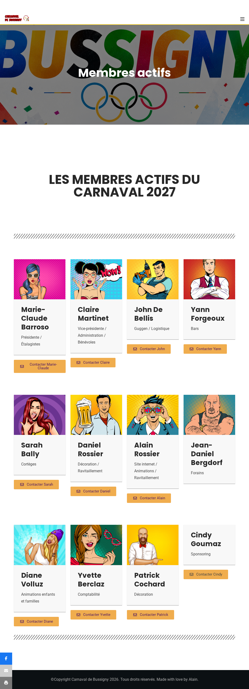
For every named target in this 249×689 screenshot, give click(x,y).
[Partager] (6, 659)
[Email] (6, 671)
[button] (206, 574)
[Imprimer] (6, 683)
